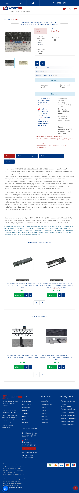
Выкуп (43, 407)
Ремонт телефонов (68, 412)
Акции (43, 410)
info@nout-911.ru (30, 452)
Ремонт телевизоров (68, 418)
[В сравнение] (42, 63)
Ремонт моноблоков (68, 409)
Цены (43, 413)
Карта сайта (26, 404)
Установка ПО (46, 404)
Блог (24, 420)
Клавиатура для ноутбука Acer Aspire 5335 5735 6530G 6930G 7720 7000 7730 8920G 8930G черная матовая (56, 357)
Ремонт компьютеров (66, 405)
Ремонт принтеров (68, 424)
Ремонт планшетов (68, 415)
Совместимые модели (27, 156)
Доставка (44, 420)
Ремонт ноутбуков (68, 401)
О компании (26, 401)
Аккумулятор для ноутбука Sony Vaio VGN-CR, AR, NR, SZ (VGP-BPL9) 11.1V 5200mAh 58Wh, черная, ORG (23, 285)
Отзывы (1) (9, 161)
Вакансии (25, 410)
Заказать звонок (29, 449)
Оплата (44, 416)
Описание (9, 156)
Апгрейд (44, 401)
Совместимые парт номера (52, 156)
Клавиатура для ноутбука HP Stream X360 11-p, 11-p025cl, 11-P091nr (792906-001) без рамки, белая (22, 356)
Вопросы (25, 416)
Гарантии (44, 423)
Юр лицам (26, 407)
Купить (19, 295)
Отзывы (25, 413)
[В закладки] (37, 63)
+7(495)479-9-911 (59, 3)
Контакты (25, 423)
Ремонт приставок (68, 421)
